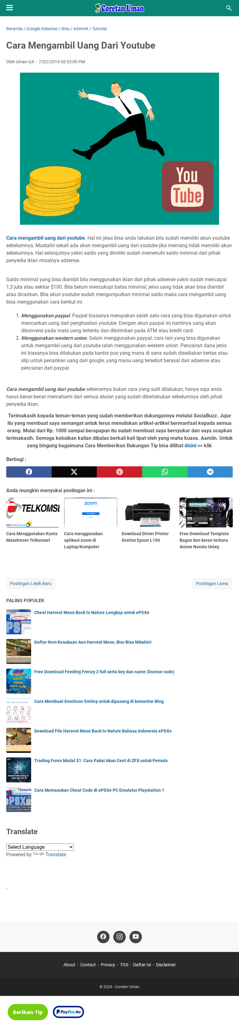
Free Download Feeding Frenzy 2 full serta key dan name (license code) (104, 671)
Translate (55, 854)
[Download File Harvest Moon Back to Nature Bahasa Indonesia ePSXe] (18, 740)
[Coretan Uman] (119, 8)
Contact (88, 964)
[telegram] (210, 472)
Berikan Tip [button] (28, 1012)
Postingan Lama (212, 583)
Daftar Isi (142, 964)
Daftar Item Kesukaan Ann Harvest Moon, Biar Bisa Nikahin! (93, 642)
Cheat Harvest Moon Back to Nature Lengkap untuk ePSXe (91, 612)
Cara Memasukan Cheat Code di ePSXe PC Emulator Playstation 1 (99, 790)
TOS (124, 964)
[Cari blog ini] (229, 8)
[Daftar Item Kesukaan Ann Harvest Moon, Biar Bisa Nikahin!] (18, 651)
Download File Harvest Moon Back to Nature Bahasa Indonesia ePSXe (103, 730)
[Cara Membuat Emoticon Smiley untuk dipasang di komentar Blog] (18, 710)
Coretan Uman (127, 987)
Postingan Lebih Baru (31, 583)
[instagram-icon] (119, 937)
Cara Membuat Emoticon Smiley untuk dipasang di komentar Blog (99, 701)
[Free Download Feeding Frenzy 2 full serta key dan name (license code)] (18, 681)
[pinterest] (119, 472)
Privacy (108, 964)
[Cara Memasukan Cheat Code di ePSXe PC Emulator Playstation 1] (18, 799)
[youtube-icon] (135, 937)
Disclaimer (166, 964)
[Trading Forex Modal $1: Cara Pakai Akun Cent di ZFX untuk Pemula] (18, 769)
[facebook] (29, 472)
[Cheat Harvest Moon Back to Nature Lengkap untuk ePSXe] (18, 621)
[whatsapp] (165, 472)
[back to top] (226, 1014)
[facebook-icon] (103, 937)
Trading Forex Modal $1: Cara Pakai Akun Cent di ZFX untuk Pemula (101, 760)
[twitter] (74, 472)
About (69, 964)
